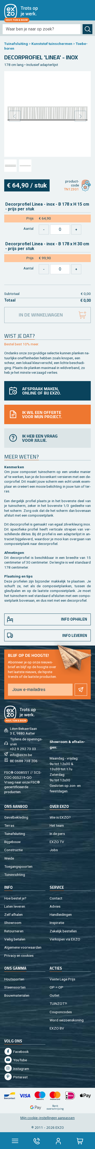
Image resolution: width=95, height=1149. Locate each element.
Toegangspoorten (18, 866)
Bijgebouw (12, 842)
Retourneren (13, 931)
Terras (9, 825)
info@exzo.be (21, 755)
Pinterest (20, 1077)
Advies (55, 906)
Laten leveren (14, 906)
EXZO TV (57, 842)
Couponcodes (61, 1012)
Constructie (13, 850)
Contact (56, 898)
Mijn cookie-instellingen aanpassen (47, 1117)
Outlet (54, 995)
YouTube (19, 1060)
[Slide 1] (10, 165)
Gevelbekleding (16, 817)
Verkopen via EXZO (65, 939)
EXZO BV (57, 1028)
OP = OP (56, 987)
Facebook (20, 1051)
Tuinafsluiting (16, 43)
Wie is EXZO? (60, 817)
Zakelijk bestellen (63, 931)
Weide (9, 858)
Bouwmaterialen (16, 995)
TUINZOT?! (58, 1003)
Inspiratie (57, 923)
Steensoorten (15, 987)
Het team (57, 825)
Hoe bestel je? (15, 898)
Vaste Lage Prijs (62, 979)
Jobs (54, 850)
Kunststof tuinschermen (51, 43)
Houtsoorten (14, 979)
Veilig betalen (14, 939)
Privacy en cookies (19, 955)
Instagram (20, 1069)
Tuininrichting (14, 874)
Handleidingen (61, 914)
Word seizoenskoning (67, 1020)
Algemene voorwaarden (22, 947)
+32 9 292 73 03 (23, 749)
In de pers (57, 833)
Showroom (12, 923)
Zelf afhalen (13, 914)
